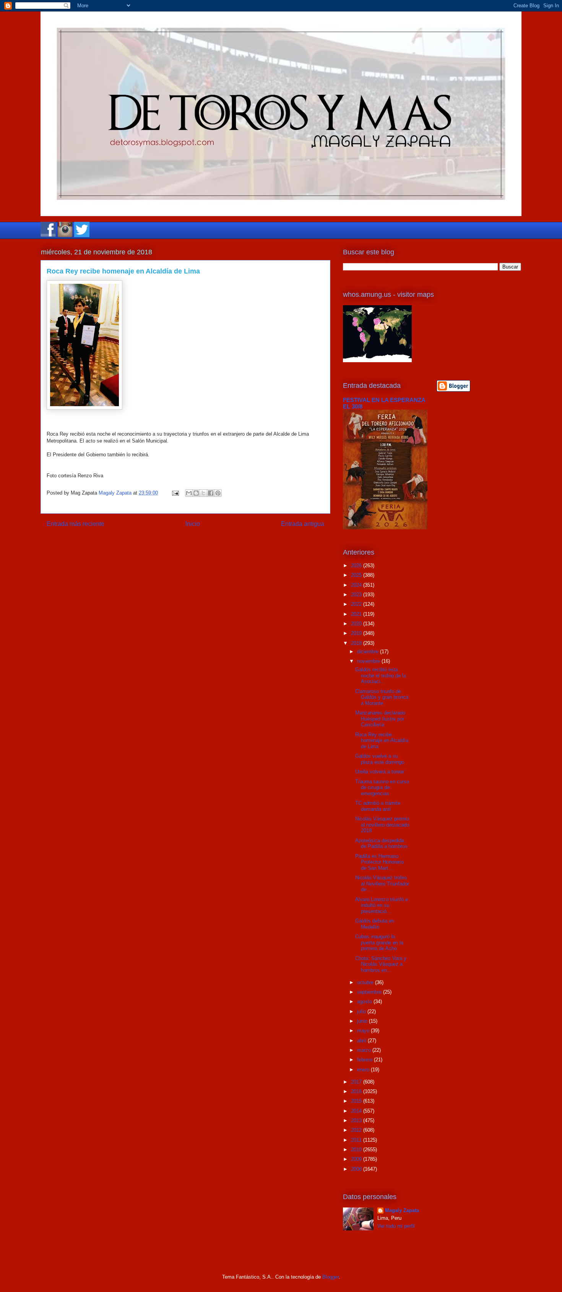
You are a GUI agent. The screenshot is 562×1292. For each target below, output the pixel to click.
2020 (357, 623)
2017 (357, 1082)
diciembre (368, 651)
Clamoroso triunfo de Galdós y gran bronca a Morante (381, 697)
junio (363, 1021)
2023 (357, 594)
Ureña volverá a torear (379, 772)
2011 (357, 1140)
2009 (357, 1159)
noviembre (369, 661)
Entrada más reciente (75, 524)
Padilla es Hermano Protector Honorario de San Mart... (379, 862)
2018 (357, 643)
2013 (357, 1120)
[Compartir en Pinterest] (218, 493)
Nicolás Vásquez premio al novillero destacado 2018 (382, 824)
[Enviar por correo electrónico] (189, 493)
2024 (357, 585)
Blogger (330, 1277)
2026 (357, 565)
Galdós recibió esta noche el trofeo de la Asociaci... (380, 675)
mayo (364, 1030)
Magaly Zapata (402, 1210)
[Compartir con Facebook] (210, 493)
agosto (365, 1001)
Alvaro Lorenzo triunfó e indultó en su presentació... (381, 905)
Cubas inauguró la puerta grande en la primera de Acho (379, 942)
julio (362, 1011)
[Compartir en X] (203, 493)
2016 (357, 1091)
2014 (357, 1111)
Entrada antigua (302, 524)
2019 (357, 633)
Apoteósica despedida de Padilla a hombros (381, 843)
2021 (357, 614)
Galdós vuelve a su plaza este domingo (379, 759)
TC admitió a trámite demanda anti (377, 806)
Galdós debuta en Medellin (374, 924)
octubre (366, 982)
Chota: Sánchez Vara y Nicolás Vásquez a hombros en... (380, 964)
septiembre (370, 992)
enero (364, 1069)
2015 (357, 1101)
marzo (364, 1050)
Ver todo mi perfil (396, 1226)
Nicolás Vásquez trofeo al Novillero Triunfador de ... (382, 883)
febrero (365, 1060)
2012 (357, 1130)
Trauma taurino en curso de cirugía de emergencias (382, 787)
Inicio (192, 524)
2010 (357, 1149)
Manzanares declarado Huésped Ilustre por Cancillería (380, 718)
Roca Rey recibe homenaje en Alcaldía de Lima (381, 740)
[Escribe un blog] (196, 493)
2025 (357, 575)
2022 (357, 604)
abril (362, 1040)
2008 (357, 1169)
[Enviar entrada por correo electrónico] (174, 493)
